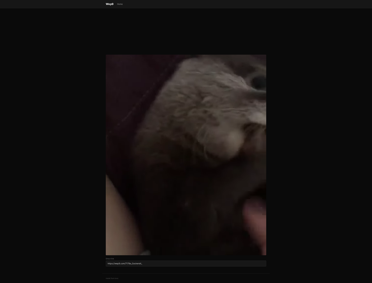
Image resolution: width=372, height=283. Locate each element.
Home (120, 4)
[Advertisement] (186, 32)
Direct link (110, 259)
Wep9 (110, 4)
